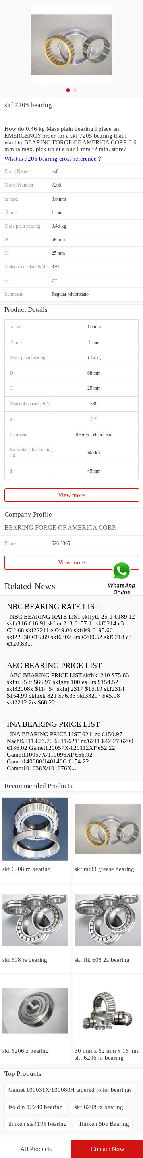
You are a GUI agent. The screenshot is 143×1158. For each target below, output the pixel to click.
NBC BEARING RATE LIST (53, 606)
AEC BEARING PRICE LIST (54, 665)
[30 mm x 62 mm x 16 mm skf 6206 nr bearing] (108, 1044)
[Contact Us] (122, 579)
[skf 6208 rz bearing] (35, 862)
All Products (36, 1149)
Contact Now (107, 1149)
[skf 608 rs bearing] (35, 953)
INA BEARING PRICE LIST (53, 724)
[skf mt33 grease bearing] (108, 862)
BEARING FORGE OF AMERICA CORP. (60, 527)
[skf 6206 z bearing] (35, 1044)
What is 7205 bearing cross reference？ (53, 158)
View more (71, 495)
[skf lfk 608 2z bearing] (108, 953)
